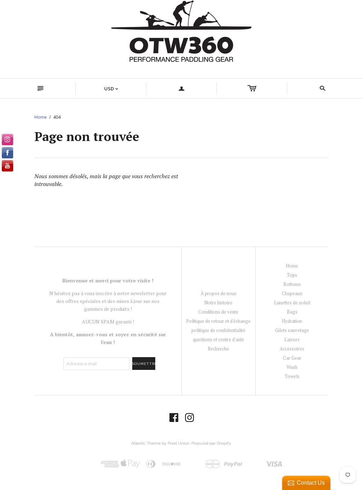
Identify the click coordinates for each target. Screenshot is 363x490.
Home (40, 117)
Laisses (292, 339)
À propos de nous (218, 293)
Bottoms (292, 284)
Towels (292, 376)
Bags (292, 312)
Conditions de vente (218, 312)
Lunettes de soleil (292, 302)
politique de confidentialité (218, 330)
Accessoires (292, 348)
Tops (292, 275)
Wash (291, 367)
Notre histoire (218, 302)
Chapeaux (292, 293)
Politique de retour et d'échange (218, 321)
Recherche (218, 348)
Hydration (292, 321)
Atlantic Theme (146, 443)
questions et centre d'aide (218, 339)
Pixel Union (178, 443)
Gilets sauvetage (292, 330)
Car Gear (292, 358)
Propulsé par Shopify (211, 443)
